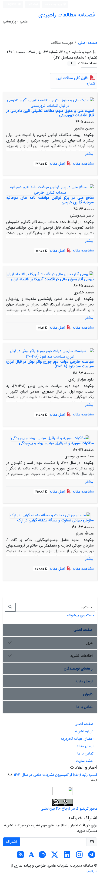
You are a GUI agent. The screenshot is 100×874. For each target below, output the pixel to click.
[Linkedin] (67, 856)
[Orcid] (42, 856)
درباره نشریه (84, 731)
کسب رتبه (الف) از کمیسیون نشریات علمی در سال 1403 (55, 775)
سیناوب (91, 871)
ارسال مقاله (84, 681)
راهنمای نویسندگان (78, 668)
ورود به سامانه (54, 4)
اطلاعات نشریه (81, 656)
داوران (88, 694)
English (12, 4)
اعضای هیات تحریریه (77, 739)
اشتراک (11, 842)
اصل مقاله (50, 164)
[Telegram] (91, 856)
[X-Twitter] (54, 856)
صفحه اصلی (87, 43)
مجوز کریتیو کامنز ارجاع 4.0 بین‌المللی (68, 808)
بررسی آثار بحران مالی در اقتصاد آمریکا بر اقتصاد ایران (52, 279)
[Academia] (31, 856)
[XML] (49, 57)
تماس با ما (84, 707)
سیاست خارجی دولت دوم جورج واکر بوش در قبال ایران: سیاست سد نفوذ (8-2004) (50, 364)
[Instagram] (79, 856)
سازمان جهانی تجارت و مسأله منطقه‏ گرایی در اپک (55, 520)
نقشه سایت (84, 761)
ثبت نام (33, 4)
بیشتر (89, 154)
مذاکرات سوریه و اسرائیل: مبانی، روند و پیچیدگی (56, 443)
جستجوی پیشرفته (80, 615)
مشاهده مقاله (83, 164)
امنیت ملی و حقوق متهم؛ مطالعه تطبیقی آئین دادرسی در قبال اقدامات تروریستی (50, 113)
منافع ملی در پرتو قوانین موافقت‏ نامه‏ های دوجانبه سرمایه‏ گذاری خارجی (50, 200)
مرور (89, 643)
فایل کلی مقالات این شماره (76, 80)
